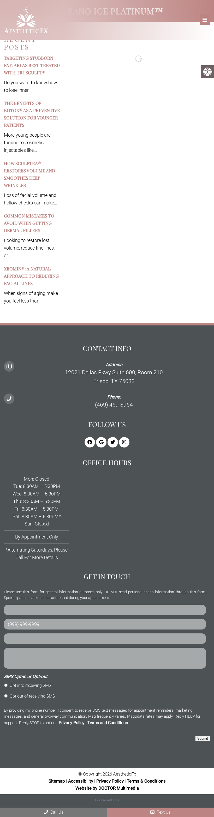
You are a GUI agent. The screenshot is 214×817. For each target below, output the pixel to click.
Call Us (56, 812)
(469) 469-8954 (114, 405)
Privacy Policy (72, 722)
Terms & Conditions (146, 781)
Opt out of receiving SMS (32, 696)
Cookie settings (107, 800)
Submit (202, 738)
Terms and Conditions (107, 722)
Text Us (163, 812)
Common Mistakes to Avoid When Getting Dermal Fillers (29, 223)
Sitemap (57, 781)
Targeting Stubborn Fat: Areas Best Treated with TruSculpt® (32, 65)
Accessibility (80, 781)
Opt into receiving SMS (30, 685)
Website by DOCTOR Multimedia (107, 788)
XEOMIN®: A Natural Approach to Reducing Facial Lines (31, 276)
